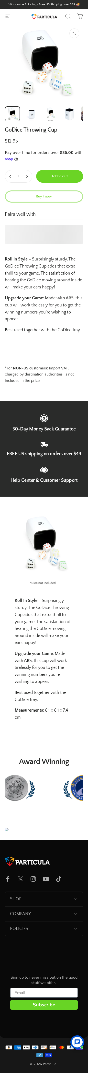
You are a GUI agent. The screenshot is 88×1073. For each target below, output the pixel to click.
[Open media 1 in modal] (74, 33)
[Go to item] (12, 113)
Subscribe (44, 1004)
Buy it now (44, 196)
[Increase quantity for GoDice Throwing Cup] (27, 176)
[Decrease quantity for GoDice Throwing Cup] (10, 176)
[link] (44, 418)
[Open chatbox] (77, 1042)
